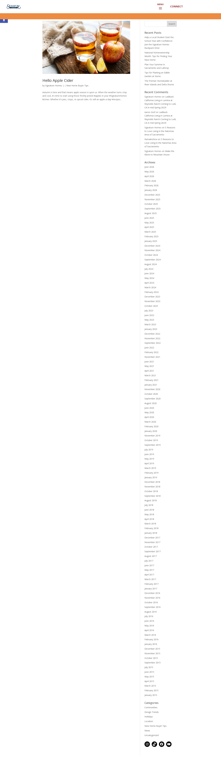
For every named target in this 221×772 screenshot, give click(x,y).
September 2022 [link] (152, 351)
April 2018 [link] (149, 527)
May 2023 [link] (149, 328)
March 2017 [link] (150, 587)
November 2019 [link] (152, 444)
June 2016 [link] (149, 629)
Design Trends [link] (151, 720)
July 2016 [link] (148, 624)
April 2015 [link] (149, 689)
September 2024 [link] (152, 268)
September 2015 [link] (152, 671)
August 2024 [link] (150, 272)
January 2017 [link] (150, 597)
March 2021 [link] (150, 383)
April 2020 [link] (149, 425)
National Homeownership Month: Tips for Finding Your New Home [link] (158, 65)
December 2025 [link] (152, 203)
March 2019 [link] (150, 476)
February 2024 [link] (151, 300)
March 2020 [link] (150, 430)
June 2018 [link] (149, 518)
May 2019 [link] (149, 467)
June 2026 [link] (149, 175)
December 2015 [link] (152, 657)
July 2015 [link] (148, 675)
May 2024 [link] (149, 286)
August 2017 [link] (150, 564)
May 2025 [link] (149, 231)
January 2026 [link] (150, 198)
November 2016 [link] (152, 606)
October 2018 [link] (151, 499)
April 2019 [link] (149, 471)
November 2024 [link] (152, 258)
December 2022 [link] (152, 342)
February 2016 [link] (151, 647)
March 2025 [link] (150, 240)
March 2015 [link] (150, 694)
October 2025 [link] (151, 212)
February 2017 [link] (151, 592)
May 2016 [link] (149, 634)
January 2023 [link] (150, 337)
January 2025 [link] (150, 249)
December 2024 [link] (152, 254)
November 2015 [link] (152, 661)
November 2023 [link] (152, 309)
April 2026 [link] (149, 184)
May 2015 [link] (149, 685)
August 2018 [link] (150, 508)
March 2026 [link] (150, 189)
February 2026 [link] (151, 193)
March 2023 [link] (150, 332)
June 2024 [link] (149, 281)
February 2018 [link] (151, 536)
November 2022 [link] (152, 346)
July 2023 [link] (148, 319)
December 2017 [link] (152, 546)
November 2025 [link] (152, 207)
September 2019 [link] (152, 453)
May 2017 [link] (149, 578)
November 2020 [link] (152, 397)
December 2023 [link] (152, 305)
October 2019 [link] (151, 448)
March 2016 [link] (150, 643)
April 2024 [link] (149, 291)
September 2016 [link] (152, 615)
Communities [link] (150, 715)
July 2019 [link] (148, 458)
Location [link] (148, 729)
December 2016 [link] (152, 601)
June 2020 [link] (149, 416)
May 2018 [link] (149, 522)
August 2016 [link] (150, 620)
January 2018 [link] (150, 541)
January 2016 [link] (150, 652)
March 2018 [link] (150, 532)
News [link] (147, 739)
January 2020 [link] (150, 439)
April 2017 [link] (149, 583)
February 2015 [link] (151, 698)
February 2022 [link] (151, 360)
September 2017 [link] (152, 559)
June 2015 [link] (149, 680)
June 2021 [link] (149, 370)
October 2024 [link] (151, 263)
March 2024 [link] (150, 295)
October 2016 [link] (151, 610)
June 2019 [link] (149, 462)
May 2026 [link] (149, 180)
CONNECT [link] (176, 6)
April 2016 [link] (149, 638)
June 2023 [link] (149, 323)
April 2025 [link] (149, 235)
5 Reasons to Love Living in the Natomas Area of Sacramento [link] (159, 139)
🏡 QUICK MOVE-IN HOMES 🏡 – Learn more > (110, 17)
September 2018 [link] (152, 504)
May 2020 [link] (149, 420)
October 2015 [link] (151, 666)
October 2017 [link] (151, 555)
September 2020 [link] (152, 407)
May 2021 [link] (149, 374)
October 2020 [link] (151, 402)
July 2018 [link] (148, 513)
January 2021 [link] (150, 393)
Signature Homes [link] (53, 94)
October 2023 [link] (151, 314)
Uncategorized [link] (151, 743)
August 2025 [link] (150, 221)
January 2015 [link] (150, 703)
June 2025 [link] (149, 226)
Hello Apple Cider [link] (57, 88)
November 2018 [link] (152, 495)
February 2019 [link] (151, 481)
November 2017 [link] (152, 550)
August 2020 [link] (150, 411)
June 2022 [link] (149, 356)
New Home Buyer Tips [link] (77, 94)
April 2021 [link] (149, 379)
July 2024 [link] (148, 277)
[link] (13, 6)
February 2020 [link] (151, 434)
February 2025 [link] (151, 244)
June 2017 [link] (149, 573)
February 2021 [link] (151, 388)
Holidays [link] (148, 725)
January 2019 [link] (150, 485)
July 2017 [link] (148, 569)
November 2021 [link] (152, 365)
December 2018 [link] (152, 490)
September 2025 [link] (152, 217)
